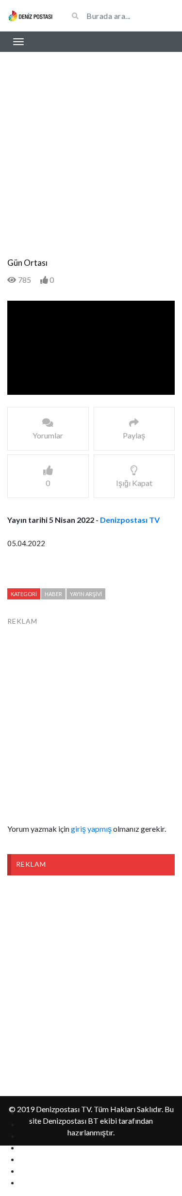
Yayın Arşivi (86, 594)
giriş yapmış (91, 828)
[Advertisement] (91, 162)
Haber (53, 594)
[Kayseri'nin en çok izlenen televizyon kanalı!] (30, 15)
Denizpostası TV (130, 519)
